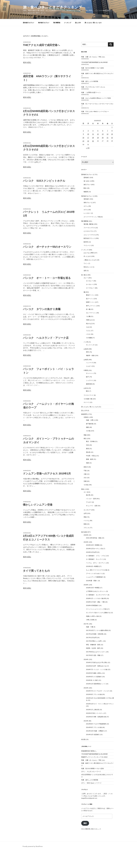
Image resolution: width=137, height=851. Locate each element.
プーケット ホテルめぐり (94, 573)
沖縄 (85, 481)
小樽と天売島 (90, 620)
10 (88, 134)
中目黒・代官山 (91, 456)
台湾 (85, 513)
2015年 (86, 688)
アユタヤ (89, 502)
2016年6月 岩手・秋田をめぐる (96, 666)
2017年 (86, 624)
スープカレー (90, 288)
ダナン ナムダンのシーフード (91, 771)
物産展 (86, 191)
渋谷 (87, 445)
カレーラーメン (91, 313)
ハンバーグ (89, 362)
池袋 (87, 463)
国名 (82, 489)
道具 (85, 270)
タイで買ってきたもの (36, 570)
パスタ (88, 334)
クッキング (67, 22)
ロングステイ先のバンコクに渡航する (98, 612)
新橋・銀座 (89, 459)
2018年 (86, 585)
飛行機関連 (56, 22)
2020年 (86, 535)
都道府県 (84, 414)
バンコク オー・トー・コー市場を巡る (47, 277)
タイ (85, 492)
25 (93, 141)
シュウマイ (89, 380)
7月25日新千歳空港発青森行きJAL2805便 (94, 62)
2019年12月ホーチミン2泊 (94, 548)
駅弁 (85, 188)
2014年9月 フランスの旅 (94, 727)
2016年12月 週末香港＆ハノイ (95, 684)
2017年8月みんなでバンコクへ (96, 652)
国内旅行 (86, 177)
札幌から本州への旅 (92, 616)
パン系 (86, 342)
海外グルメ (87, 202)
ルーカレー (89, 284)
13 (103, 134)
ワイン (86, 263)
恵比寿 (88, 452)
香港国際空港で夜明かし (89, 751)
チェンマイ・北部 (91, 505)
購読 (85, 823)
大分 (85, 477)
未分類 (83, 739)
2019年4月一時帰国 (92, 566)
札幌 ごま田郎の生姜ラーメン (91, 92)
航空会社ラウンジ (89, 238)
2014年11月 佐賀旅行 (92, 734)
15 (112, 134)
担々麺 (88, 309)
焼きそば (89, 323)
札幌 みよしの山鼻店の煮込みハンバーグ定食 (96, 98)
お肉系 (86, 359)
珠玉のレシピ (88, 267)
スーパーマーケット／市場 (92, 217)
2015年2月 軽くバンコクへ (94, 713)
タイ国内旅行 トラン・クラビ (96, 556)
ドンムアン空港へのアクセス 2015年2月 (47, 473)
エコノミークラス (89, 235)
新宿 (87, 448)
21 (107, 137)
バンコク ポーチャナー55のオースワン (47, 246)
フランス (86, 527)
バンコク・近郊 (91, 498)
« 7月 (87, 148)
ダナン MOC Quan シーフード (91, 783)
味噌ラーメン (90, 302)
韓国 (85, 524)
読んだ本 (78, 22)
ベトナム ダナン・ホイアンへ (96, 563)
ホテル (86, 209)
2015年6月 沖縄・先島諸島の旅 (96, 717)
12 (98, 134)
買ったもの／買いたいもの (93, 22)
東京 (85, 438)
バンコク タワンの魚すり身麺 (41, 309)
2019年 (86, 542)
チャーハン (89, 373)
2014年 (86, 721)
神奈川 (86, 467)
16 (83, 137)
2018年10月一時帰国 (92, 587)
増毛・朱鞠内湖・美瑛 (93, 644)
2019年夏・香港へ (92, 580)
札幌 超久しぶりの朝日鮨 (89, 81)
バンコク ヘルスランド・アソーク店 (46, 337)
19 (98, 137)
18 (93, 137)
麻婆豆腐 (89, 384)
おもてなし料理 (88, 253)
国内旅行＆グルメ (28, 22)
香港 (85, 517)
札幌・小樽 (89, 420)
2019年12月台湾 (91, 552)
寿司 (87, 352)
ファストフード (88, 395)
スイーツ (86, 402)
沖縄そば (89, 320)
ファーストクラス (89, 227)
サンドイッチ (90, 345)
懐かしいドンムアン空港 (37, 504)
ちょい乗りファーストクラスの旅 (96, 570)
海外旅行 (86, 199)
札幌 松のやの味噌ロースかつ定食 (92, 68)
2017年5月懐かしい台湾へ (94, 641)
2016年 (86, 659)
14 (107, 134)
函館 (87, 427)
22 (112, 137)
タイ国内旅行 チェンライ (94, 559)
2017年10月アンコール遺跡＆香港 (97, 630)
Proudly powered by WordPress (33, 846)
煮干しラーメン (91, 306)
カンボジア (87, 510)
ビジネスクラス (88, 231)
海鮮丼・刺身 (90, 355)
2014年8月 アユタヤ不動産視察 (96, 724)
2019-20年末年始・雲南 (93, 538)
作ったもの (87, 256)
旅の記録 (84, 532)
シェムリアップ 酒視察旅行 (94, 577)
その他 (88, 431)
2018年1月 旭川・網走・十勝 (95, 602)
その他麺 (89, 338)
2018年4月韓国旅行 (92, 605)
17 (88, 137)
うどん (88, 330)
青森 (85, 435)
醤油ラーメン (90, 295)
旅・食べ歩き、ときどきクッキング (52, 7)
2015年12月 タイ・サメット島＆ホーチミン (100, 704)
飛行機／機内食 (88, 224)
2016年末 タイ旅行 (92, 680)
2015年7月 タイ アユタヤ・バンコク (97, 691)
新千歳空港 (89, 424)
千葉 (85, 470)
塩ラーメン (89, 298)
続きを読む (27, 62)
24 (88, 141)
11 (93, 134)
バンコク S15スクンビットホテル (44, 180)
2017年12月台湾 (91, 637)
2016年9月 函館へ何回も (94, 673)
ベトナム (86, 520)
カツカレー (89, 281)
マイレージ (87, 245)
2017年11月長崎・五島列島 (94, 634)
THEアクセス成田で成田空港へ (41, 45)
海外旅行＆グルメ (43, 22)
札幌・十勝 (89, 627)
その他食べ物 (88, 399)
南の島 (88, 495)
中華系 (86, 370)
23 (83, 141)
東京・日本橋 (90, 441)
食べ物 (83, 275)
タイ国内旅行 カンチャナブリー (96, 595)
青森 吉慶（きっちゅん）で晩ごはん (93, 57)
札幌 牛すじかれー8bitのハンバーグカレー (95, 111)
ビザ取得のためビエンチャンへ (96, 591)
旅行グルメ (87, 184)
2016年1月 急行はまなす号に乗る (96, 662)
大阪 (85, 474)
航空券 (86, 242)
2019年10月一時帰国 (92, 545)
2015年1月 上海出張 (92, 709)
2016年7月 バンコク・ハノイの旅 (96, 669)
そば (87, 327)
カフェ (86, 206)
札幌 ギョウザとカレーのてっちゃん (93, 87)
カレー (86, 278)
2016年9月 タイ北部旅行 (94, 676)
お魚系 (86, 349)
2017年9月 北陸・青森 (93, 655)
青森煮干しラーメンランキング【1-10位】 (94, 757)
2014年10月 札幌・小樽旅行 (95, 731)
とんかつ (89, 366)
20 (103, 137)
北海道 (86, 417)
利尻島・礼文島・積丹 (93, 648)
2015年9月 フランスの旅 (94, 694)
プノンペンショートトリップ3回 (96, 609)
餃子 (87, 377)
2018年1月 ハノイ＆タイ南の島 (96, 598)
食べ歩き (86, 181)
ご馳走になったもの (90, 260)
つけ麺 (88, 316)
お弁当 (86, 388)
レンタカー (87, 213)
